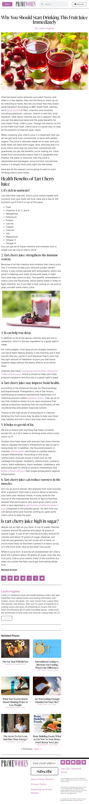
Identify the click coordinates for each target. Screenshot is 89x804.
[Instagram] (78, 762)
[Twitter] (68, 762)
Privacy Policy (38, 784)
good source (13, 110)
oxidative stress (35, 398)
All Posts (6, 618)
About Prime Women (42, 779)
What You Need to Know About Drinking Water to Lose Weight (15, 702)
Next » (37, 749)
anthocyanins (18, 451)
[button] (3, 578)
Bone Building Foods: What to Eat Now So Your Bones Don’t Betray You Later (47, 739)
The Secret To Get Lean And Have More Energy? (15, 737)
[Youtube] (73, 762)
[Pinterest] (83, 762)
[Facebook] (62, 762)
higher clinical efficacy (13, 471)
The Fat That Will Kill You (15, 661)
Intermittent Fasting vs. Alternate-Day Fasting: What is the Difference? (47, 664)
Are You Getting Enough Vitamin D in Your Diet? (47, 700)
